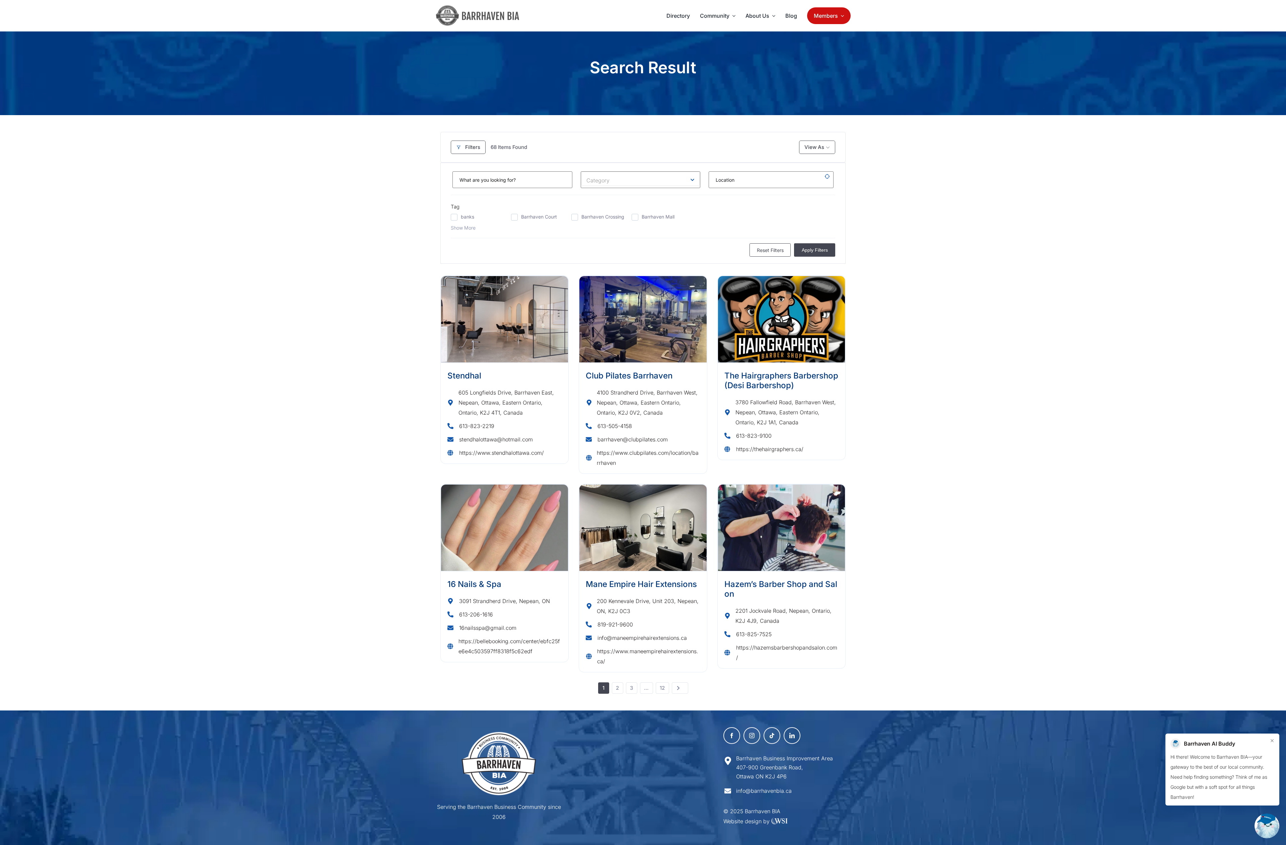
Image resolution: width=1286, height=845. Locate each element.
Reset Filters (770, 250)
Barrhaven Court (539, 217)
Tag (455, 206)
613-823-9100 (754, 435)
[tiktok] (772, 735)
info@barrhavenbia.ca (764, 790)
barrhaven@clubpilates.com (632, 439)
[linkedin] (792, 735)
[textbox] (640, 178)
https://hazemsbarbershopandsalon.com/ (786, 652)
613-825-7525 (754, 634)
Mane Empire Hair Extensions (641, 584)
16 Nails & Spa (474, 584)
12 (662, 688)
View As (814, 147)
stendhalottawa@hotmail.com (496, 439)
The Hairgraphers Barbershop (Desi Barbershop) (781, 380)
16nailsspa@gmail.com (487, 627)
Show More (463, 228)
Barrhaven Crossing (602, 217)
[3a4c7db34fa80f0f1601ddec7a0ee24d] (481, 8)
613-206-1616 (476, 614)
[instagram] (751, 735)
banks (467, 217)
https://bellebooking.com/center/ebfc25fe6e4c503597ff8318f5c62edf (509, 646)
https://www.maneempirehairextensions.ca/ (647, 656)
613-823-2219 (476, 426)
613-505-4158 (614, 426)
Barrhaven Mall (658, 217)
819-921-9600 (615, 624)
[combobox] (640, 179)
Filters (472, 147)
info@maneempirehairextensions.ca (642, 638)
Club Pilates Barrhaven (629, 376)
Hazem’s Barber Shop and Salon (780, 589)
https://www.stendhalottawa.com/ (501, 452)
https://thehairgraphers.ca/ (769, 449)
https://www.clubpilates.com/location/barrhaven (648, 457)
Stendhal (464, 376)
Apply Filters (815, 250)
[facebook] (731, 735)
